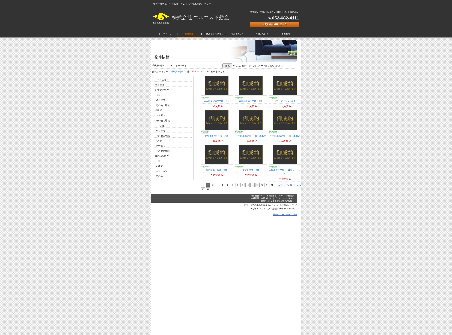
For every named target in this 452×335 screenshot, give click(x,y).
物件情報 (189, 34)
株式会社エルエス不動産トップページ (267, 196)
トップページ (165, 34)
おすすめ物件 (162, 90)
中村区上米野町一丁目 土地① (251, 136)
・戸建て (158, 166)
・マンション (160, 171)
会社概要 (286, 34)
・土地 (157, 161)
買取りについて (268, 201)
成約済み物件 (162, 156)
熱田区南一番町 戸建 (216, 170)
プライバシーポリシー (284, 198)
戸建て (158, 110)
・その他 (158, 176)
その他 (158, 141)
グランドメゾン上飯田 (285, 101)
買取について (237, 34)
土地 (157, 95)
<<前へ (281, 185)
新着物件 (159, 85)
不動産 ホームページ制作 (285, 214)
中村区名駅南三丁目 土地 (217, 101)
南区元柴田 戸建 (250, 170)
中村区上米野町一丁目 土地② (285, 136)
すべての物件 (162, 80)
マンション (160, 125)
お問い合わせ (261, 34)
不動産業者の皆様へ (213, 34)
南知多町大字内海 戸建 (216, 136)
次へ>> (297, 185)
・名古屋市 (159, 100)
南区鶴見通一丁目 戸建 (251, 101)
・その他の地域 (162, 105)
